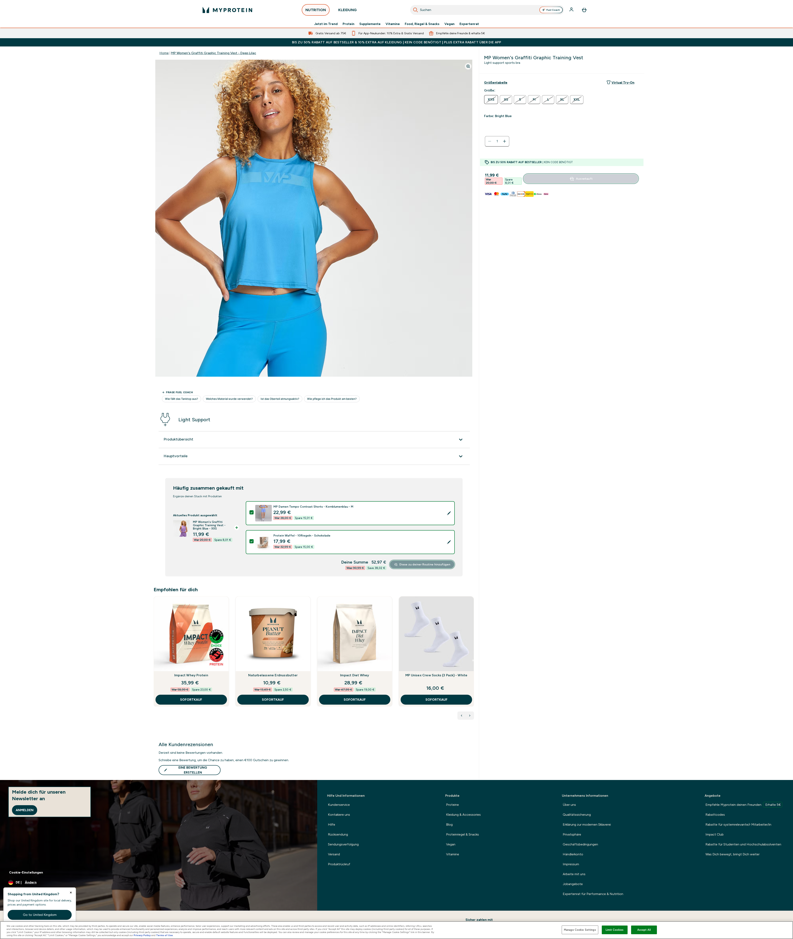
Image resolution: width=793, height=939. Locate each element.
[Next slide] (473, 660)
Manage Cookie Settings (580, 929)
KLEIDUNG (347, 10)
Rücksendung (338, 834)
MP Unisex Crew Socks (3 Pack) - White (436, 675)
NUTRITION (315, 10)
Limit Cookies (614, 929)
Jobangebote (573, 884)
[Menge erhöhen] (504, 141)
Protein (348, 24)
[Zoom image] (468, 66)
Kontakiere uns (339, 814)
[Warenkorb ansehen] (584, 10)
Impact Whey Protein (191, 675)
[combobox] (487, 10)
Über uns (569, 804)
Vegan (449, 24)
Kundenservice (339, 804)
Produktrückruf (339, 864)
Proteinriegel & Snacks (462, 834)
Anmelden (24, 810)
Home (164, 53)
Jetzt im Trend (326, 24)
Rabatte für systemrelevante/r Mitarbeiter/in (738, 824)
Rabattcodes (715, 814)
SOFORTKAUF (191, 699)
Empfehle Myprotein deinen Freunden (743, 804)
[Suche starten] (415, 10)
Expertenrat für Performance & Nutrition (593, 894)
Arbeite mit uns (574, 874)
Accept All (644, 929)
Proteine (452, 804)
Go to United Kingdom (40, 914)
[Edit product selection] (449, 513)
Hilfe (331, 824)
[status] (497, 141)
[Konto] (572, 10)
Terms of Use (164, 935)
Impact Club (714, 834)
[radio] (491, 99)
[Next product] (470, 715)
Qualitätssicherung (577, 814)
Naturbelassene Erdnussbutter (273, 675)
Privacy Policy (142, 935)
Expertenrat (469, 24)
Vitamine (393, 24)
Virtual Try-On (622, 82)
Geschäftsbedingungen (580, 844)
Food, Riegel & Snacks (422, 24)
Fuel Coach (553, 9)
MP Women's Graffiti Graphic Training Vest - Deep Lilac (213, 53)
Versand (334, 854)
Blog (449, 824)
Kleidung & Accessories (463, 814)
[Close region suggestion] (71, 892)
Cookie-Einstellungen (26, 872)
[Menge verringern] (489, 141)
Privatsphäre (572, 834)
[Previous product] (461, 715)
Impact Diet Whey (354, 675)
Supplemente (370, 24)
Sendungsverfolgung (343, 844)
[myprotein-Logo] (227, 10)
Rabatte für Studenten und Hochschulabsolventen (743, 844)
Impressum (571, 864)
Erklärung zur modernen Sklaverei (587, 824)
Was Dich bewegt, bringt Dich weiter (732, 854)
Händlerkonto (573, 854)
